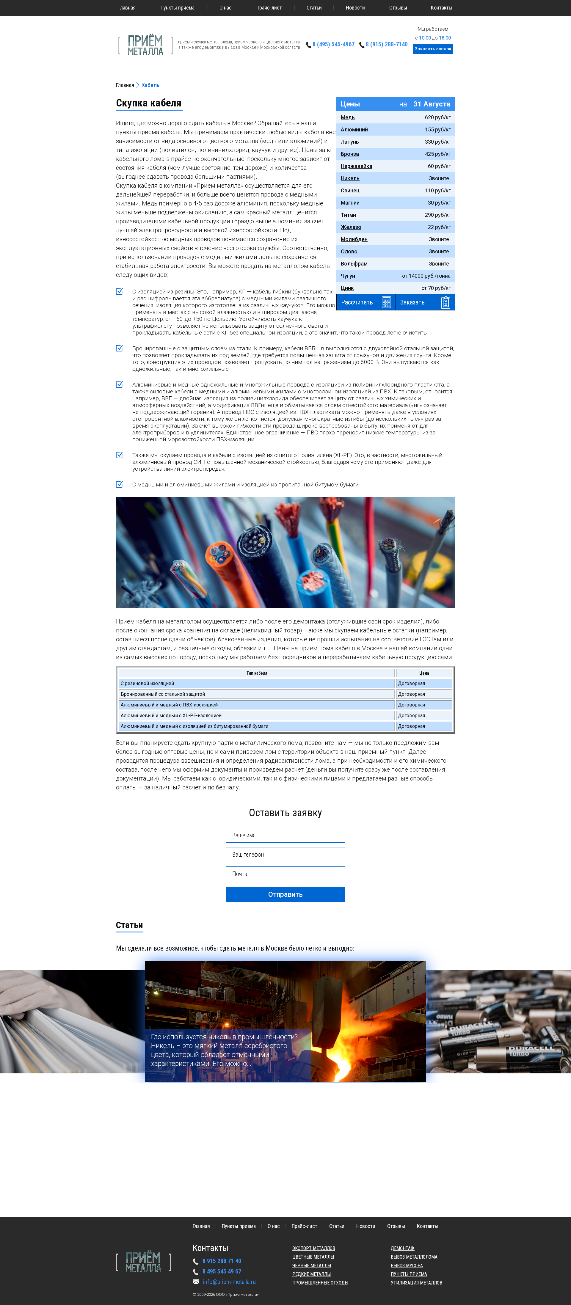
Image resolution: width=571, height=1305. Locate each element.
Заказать (412, 302)
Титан (348, 215)
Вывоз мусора (407, 1265)
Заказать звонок (433, 48)
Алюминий (354, 129)
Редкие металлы (311, 1274)
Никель (350, 178)
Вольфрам (354, 263)
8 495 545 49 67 (222, 1271)
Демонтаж (403, 1248)
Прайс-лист (269, 7)
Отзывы (398, 7)
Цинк (347, 288)
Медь (348, 117)
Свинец (350, 190)
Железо (351, 227)
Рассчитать (357, 302)
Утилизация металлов (416, 1283)
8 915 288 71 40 (222, 1261)
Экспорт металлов (313, 1248)
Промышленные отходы (320, 1283)
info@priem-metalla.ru (229, 1281)
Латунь (350, 142)
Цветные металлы (313, 1257)
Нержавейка (356, 166)
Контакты (441, 7)
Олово (349, 251)
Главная (127, 7)
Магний (350, 203)
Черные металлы (311, 1265)
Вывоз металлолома (414, 1257)
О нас (225, 7)
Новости (355, 7)
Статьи (314, 7)
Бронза (350, 154)
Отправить (285, 895)
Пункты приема (177, 7)
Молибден (354, 239)
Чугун (348, 276)
